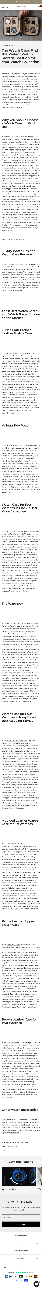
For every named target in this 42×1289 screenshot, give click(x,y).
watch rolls (34, 1125)
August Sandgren (13, 623)
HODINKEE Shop (12, 844)
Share (4, 1150)
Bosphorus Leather (13, 945)
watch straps (14, 1133)
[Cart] (39, 7)
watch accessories (8, 1122)
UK (20, 1267)
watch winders (19, 1127)
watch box (5, 92)
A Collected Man (12, 353)
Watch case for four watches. (17, 531)
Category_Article (8, 45)
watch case (34, 89)
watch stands (6, 1127)
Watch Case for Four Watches (17, 740)
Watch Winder (9, 1189)
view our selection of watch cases (13, 239)
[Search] (7, 7)
